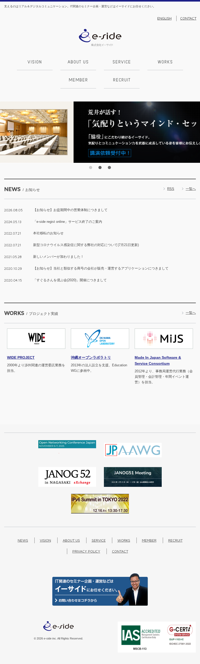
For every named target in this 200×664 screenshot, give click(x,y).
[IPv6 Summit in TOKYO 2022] (100, 512)
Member (78, 80)
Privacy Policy (86, 551)
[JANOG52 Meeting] (67, 486)
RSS (170, 189)
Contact (188, 18)
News (23, 540)
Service (122, 62)
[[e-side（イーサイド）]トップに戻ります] (100, 45)
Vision (35, 62)
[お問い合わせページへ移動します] (100, 605)
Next (194, 132)
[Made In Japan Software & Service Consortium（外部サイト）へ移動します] (164, 352)
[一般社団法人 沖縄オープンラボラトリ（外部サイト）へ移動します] (100, 352)
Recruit (121, 80)
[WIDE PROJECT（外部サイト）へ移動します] (36, 352)
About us (78, 62)
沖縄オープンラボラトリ (91, 357)
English (164, 18)
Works (165, 62)
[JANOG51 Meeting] (133, 486)
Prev (5, 132)
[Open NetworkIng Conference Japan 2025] (67, 452)
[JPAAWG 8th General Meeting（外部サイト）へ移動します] (133, 459)
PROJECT (21, 357)
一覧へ (191, 189)
